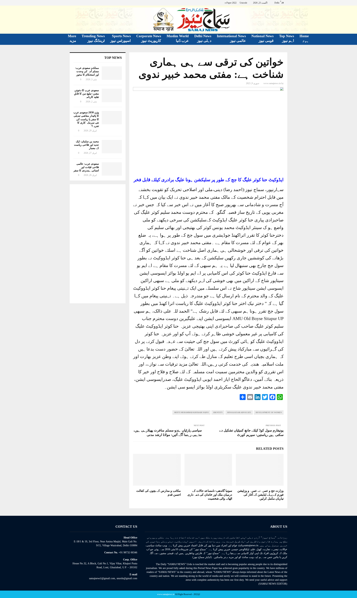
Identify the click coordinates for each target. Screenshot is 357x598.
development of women (269, 412)
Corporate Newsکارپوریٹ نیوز (148, 38)
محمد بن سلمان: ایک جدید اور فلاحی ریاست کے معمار (86, 145)
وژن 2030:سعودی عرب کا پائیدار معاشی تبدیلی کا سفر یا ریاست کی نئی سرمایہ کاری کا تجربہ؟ (86, 119)
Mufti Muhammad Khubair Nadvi (191, 412)
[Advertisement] (97, 244)
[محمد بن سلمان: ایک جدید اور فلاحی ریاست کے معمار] (112, 146)
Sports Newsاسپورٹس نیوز (120, 38)
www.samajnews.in (272, 83)
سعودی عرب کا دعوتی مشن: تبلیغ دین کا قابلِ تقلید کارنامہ (86, 93)
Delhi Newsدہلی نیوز (202, 38)
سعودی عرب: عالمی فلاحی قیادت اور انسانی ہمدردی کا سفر (86, 167)
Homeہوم (304, 38)
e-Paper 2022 (231, 2)
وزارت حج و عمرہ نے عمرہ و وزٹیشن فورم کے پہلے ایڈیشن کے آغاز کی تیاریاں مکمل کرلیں (260, 494)
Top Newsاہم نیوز (286, 38)
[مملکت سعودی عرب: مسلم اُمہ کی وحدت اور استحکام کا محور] (112, 73)
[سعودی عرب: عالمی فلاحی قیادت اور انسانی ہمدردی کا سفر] (112, 169)
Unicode (243, 2)
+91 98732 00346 (128, 552)
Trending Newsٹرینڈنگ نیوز (93, 38)
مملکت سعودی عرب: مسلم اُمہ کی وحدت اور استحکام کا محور (87, 71)
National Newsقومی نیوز (262, 38)
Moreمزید (72, 38)
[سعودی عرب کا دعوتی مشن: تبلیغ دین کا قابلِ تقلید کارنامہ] (112, 95)
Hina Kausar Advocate (239, 412)
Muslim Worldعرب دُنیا (178, 38)
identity (218, 412)
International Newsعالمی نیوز (231, 38)
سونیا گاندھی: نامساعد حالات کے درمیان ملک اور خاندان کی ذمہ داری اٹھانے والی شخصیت (209, 494)
